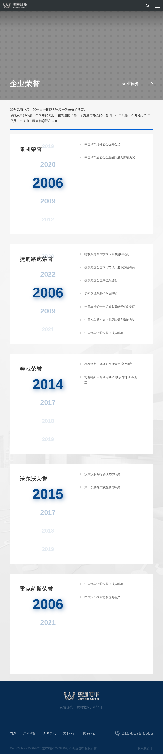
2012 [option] (48, 219)
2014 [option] (47, 384)
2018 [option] (48, 421)
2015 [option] (47, 494)
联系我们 (89, 733)
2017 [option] (48, 402)
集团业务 (29, 733)
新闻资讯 (49, 733)
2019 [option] (48, 439)
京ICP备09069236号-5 (56, 748)
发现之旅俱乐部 (88, 707)
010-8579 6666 (137, 733)
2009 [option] (48, 201)
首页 (13, 733)
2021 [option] (48, 329)
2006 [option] (47, 182)
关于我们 (69, 733)
